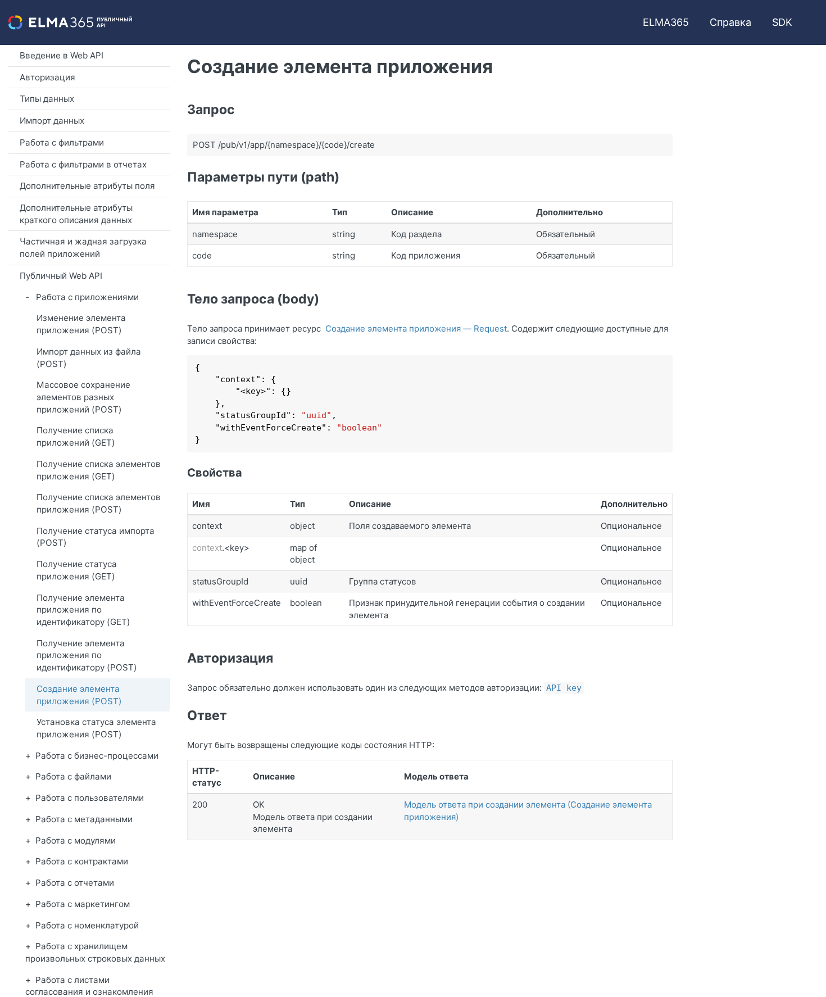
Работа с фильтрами (62, 142)
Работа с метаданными (84, 819)
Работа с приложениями (87, 297)
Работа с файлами (73, 776)
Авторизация (47, 77)
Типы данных (47, 98)
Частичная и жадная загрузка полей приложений (83, 247)
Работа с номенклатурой (87, 925)
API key (564, 688)
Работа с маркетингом (82, 904)
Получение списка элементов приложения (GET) (99, 470)
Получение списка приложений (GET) (76, 436)
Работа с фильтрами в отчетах (83, 164)
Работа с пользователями (89, 797)
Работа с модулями (75, 840)
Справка (730, 22)
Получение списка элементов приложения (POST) (99, 503)
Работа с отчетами (74, 882)
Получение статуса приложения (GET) (77, 570)
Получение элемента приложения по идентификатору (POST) (87, 655)
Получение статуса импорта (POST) (96, 537)
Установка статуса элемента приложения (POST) (96, 728)
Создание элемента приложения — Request (416, 328)
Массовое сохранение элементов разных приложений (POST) (83, 396)
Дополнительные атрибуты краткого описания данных (76, 213)
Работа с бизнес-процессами (96, 755)
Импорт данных (52, 120)
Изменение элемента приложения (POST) (81, 324)
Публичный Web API (61, 275)
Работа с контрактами (81, 861)
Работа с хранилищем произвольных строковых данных (95, 952)
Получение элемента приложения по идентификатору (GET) (83, 609)
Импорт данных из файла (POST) (89, 357)
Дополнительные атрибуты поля (87, 185)
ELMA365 (666, 22)
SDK (782, 22)
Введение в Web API (61, 55)
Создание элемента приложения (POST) (79, 694)
